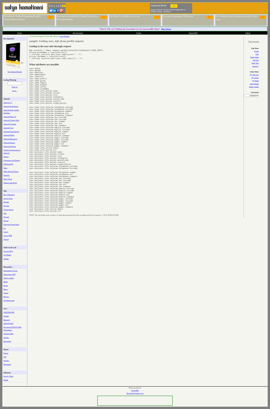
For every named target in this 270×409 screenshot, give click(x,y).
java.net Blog (8, 251)
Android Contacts (9, 124)
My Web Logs (254, 75)
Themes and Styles (10, 183)
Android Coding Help (11, 120)
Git (4, 228)
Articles (6, 259)
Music (5, 289)
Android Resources (10, 139)
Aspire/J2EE (193, 33)
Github (247, 33)
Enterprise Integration (11, 224)
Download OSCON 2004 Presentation (12, 328)
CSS (4, 213)
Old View (256, 60)
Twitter (138, 33)
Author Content (254, 87)
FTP (4, 357)
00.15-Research (9, 195)
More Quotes (166, 29)
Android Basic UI (9, 117)
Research (6, 320)
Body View (255, 63)
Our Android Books (15, 72)
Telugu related (8, 278)
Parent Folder (254, 57)
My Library (255, 78)
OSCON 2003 (8, 334)
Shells (5, 282)
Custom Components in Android (11, 151)
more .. (14, 91)
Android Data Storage (11, 132)
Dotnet (5, 353)
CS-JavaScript (8, 210)
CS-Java (6, 206)
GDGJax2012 (8, 164)
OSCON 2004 (8, 323)
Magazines (7, 341)
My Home (255, 81)
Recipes (6, 297)
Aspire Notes (8, 198)
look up (15, 87)
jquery (5, 232)
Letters (5, 293)
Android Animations (10, 106)
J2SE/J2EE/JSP (8, 312)
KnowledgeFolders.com (135, 393)
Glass (5, 168)
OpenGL (6, 175)
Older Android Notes (10, 171)
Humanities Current (10, 271)
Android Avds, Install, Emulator (11, 111)
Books (5, 286)
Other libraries (254, 84)
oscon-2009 (7, 236)
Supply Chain (8, 376)
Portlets (6, 316)
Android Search (9, 143)
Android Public (9, 135)
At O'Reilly (7, 255)
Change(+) (255, 66)
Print (257, 54)
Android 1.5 (7, 103)
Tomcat (6, 239)
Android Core (8, 128)
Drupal (5, 221)
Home (20, 33)
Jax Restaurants (8, 300)
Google (256, 51)
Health (5, 380)
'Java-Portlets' (65, 36)
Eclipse (6, 157)
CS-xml (6, 217)
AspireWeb (135, 390)
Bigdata (6, 202)
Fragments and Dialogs (11, 160)
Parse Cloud (7, 179)
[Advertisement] (230, 8)
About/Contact (78, 33)
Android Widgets (9, 146)
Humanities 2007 (9, 274)
